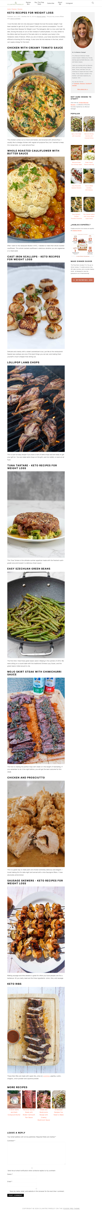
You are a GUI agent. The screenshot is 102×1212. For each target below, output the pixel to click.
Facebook (88, 83)
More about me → (82, 89)
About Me (60, 3)
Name (10, 1174)
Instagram (69, 3)
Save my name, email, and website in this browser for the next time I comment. (37, 1191)
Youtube (74, 85)
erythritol (46, 1076)
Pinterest (82, 83)
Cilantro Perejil (77, 230)
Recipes (14, 9)
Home (9, 9)
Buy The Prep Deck (39, 3)
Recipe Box (28, 3)
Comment (11, 1141)
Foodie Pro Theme (71, 1208)
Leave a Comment (15, 18)
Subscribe (50, 3)
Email (9, 1181)
